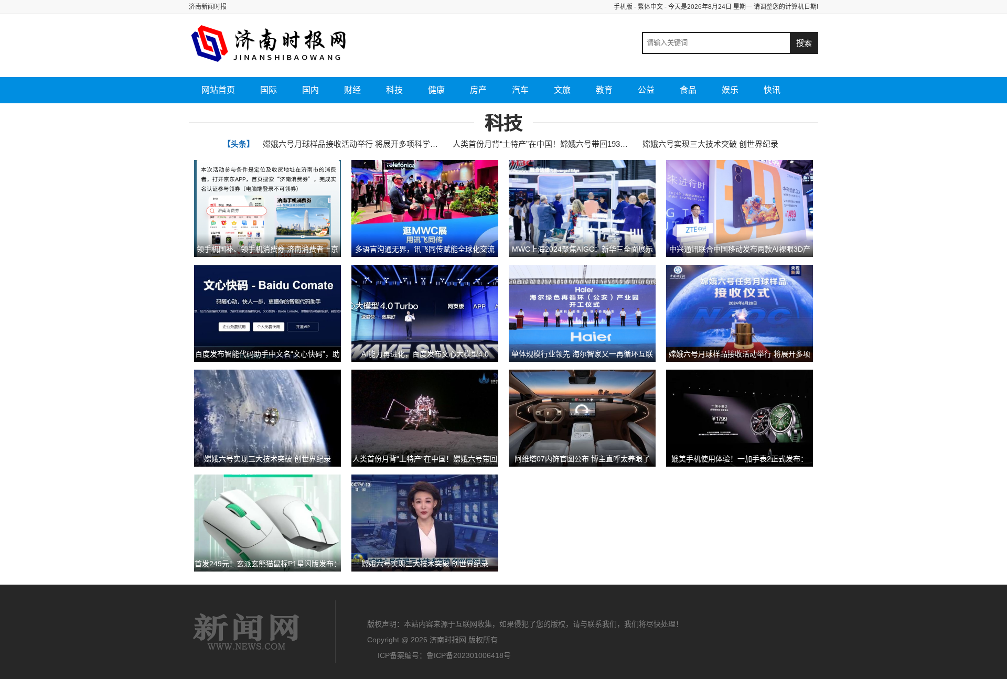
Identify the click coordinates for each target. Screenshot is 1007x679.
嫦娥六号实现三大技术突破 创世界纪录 (710, 143)
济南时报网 (246, 631)
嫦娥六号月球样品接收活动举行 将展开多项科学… (350, 143)
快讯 (772, 89)
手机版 (623, 6)
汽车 (520, 89)
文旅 (562, 89)
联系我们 (602, 624)
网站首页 (218, 89)
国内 (310, 89)
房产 (478, 89)
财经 (352, 89)
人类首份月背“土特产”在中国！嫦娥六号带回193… (540, 143)
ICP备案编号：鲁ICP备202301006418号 (444, 655)
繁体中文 (650, 6)
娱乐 (730, 89)
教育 (604, 89)
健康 (436, 89)
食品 (688, 89)
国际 (268, 89)
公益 (646, 89)
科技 (394, 89)
